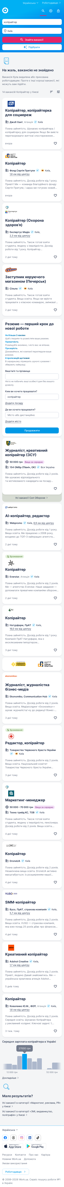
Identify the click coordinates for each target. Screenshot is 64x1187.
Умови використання (14, 1163)
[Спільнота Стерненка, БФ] (18, 664)
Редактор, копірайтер (24, 743)
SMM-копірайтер (20, 902)
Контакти (20, 1154)
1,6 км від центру (20, 174)
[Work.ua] (5, 10)
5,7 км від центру (20, 912)
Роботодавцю (50, 2)
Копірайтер (15, 163)
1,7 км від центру (19, 965)
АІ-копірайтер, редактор (27, 516)
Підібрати (34, 47)
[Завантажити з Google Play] (35, 1146)
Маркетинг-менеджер (25, 800)
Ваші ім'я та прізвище (17, 371)
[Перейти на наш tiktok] (38, 1138)
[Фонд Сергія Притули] (45, 664)
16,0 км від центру (20, 628)
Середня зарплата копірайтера (29, 1041)
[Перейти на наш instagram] (22, 1138)
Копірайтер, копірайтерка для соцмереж (28, 112)
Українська (8, 1129)
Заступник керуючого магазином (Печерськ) (25, 279)
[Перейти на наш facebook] (5, 1138)
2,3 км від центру (20, 235)
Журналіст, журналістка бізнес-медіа (27, 687)
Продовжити (32, 430)
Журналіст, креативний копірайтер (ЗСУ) (26, 452)
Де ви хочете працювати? (20, 409)
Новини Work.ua (11, 1158)
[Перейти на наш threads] (13, 1138)
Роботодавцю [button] (13, 1171)
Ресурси (7, 1154)
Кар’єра (45, 1154)
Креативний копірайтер (26, 954)
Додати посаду (14, 403)
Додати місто (13, 421)
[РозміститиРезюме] (50, 11)
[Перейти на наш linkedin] (30, 1138)
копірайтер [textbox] (10, 22)
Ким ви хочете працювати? (21, 391)
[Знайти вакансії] (43, 11)
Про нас (33, 1154)
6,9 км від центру (43, 523)
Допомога (30, 1158)
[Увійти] (58, 11)
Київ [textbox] (10, 31)
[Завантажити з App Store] (12, 1146)
